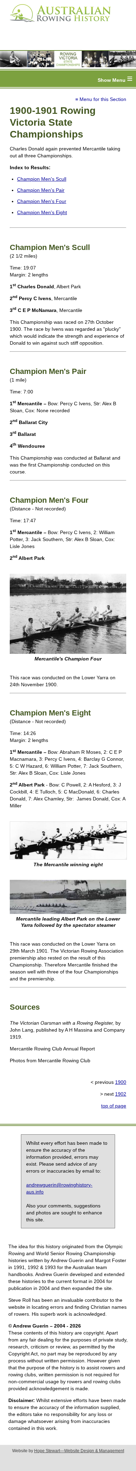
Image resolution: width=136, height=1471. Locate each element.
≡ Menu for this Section (100, 99)
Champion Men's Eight (42, 212)
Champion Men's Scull (41, 179)
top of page (113, 1106)
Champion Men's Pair (41, 190)
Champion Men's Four (41, 201)
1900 (120, 1082)
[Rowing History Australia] (57, 24)
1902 (120, 1094)
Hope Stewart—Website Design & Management (79, 1450)
